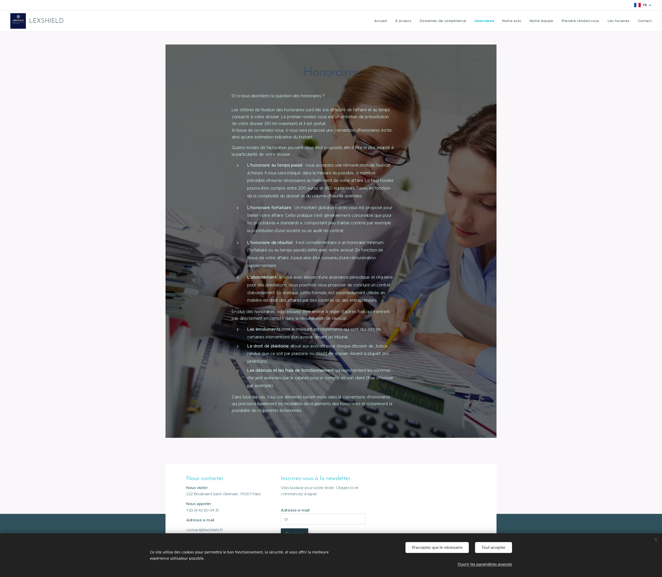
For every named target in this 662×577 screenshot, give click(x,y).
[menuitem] (382, 20)
